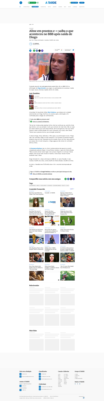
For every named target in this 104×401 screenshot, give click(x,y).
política (65, 383)
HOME (30, 24)
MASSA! (76, 377)
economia (60, 386)
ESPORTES (54, 6)
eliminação (50, 185)
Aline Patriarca (52, 112)
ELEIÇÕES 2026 (35, 6)
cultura (59, 382)
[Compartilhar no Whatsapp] (34, 51)
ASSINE (81, 2)
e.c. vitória (66, 375)
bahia (59, 375)
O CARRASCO (75, 6)
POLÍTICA (49, 6)
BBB (32, 24)
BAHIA (65, 6)
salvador (59, 385)
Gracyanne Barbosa (36, 148)
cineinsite (60, 379)
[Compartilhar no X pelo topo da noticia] (39, 51)
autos (59, 374)
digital (59, 383)
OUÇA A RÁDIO (33, 2)
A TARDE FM (77, 375)
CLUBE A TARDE (74, 2)
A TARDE (76, 374)
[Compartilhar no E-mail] (42, 51)
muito (65, 379)
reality (63, 185)
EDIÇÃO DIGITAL (81, 6)
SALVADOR (60, 6)
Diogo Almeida (42, 88)
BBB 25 (38, 185)
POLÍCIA (69, 6)
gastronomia (66, 378)
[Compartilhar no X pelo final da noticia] (71, 179)
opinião (65, 382)
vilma (67, 185)
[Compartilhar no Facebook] (37, 51)
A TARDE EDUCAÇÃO (78, 378)
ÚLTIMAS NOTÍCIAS (26, 6)
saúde (59, 378)
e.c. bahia (66, 374)
